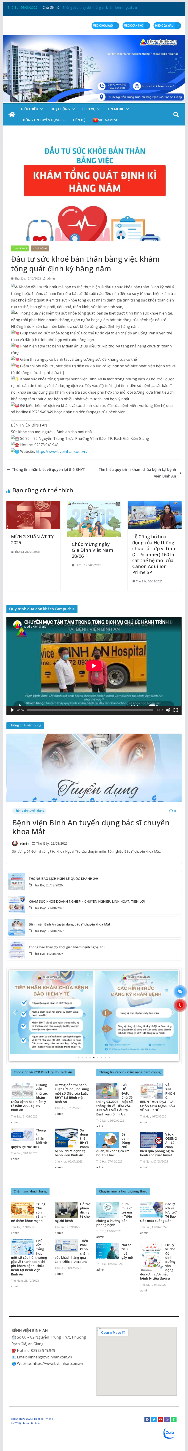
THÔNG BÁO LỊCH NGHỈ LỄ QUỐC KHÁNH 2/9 (63, 879)
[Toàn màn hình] (175, 710)
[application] (93, 666)
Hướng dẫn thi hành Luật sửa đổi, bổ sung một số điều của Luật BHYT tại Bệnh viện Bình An (72, 1093)
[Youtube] (160, 1419)
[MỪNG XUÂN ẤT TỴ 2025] (33, 504)
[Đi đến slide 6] (97, 1057)
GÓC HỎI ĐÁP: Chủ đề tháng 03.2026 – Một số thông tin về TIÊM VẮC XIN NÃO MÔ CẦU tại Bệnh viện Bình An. (114, 1099)
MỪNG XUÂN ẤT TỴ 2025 (32, 539)
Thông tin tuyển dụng (41, 120)
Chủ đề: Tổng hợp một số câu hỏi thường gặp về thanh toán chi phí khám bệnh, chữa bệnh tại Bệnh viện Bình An (29, 1257)
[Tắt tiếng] (168, 710)
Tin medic (116, 109)
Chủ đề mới (20, 248)
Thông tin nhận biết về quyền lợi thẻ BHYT (48, 469)
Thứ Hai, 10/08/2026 (48, 954)
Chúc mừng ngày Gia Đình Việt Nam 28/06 (92, 550)
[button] (40, 109)
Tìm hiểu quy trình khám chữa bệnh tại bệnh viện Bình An (137, 473)
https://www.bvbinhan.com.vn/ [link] (62, 451)
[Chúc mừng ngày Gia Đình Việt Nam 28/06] (94, 504)
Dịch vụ (88, 109)
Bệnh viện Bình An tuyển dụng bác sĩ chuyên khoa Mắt (102, 7)
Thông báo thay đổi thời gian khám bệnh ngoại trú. (67, 947)
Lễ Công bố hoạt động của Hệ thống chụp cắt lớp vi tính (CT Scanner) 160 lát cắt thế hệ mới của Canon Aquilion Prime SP (154, 554)
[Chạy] (12, 710)
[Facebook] (147, 1419)
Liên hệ (79, 120)
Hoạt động (60, 109)
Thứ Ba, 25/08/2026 (48, 885)
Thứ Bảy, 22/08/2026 (52, 843)
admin (51, 278)
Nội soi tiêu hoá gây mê (127, 1251)
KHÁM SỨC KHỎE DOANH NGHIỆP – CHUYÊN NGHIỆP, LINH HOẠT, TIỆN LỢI (87, 902)
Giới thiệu (29, 109)
